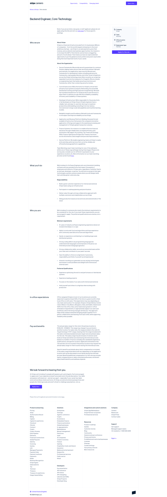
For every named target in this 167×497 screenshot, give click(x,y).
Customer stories (89, 429)
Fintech (59, 442)
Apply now (35, 387)
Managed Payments (36, 450)
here (72, 156)
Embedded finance (63, 421)
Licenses (87, 441)
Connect (32, 427)
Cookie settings (89, 445)
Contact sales (115, 417)
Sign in (113, 438)
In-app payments (62, 427)
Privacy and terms (90, 437)
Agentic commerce (63, 415)
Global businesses (63, 425)
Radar (32, 458)
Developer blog (62, 481)
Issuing (32, 446)
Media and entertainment (65, 450)
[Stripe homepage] (32, 3)
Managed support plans (118, 429)
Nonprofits (60, 452)
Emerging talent (94, 3)
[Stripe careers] (39, 3)
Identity (32, 442)
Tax (31, 467)
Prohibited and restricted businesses (96, 439)
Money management (63, 431)
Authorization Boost (36, 415)
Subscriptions (34, 465)
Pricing (32, 410)
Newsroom (114, 412)
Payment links (34, 452)
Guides (86, 427)
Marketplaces (61, 429)
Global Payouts (35, 440)
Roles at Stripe (34, 9)
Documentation (62, 468)
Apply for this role (123, 52)
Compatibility (83, 3)
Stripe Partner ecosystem (92, 412)
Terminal (32, 469)
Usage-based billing (36, 475)
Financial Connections (37, 437)
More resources (89, 450)
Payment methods (36, 454)
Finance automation (63, 423)
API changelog (61, 475)
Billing (32, 417)
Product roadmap (90, 425)
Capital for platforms (36, 421)
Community (88, 433)
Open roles (131, 3)
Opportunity (73, 3)
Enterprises (60, 410)
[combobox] (38, 491)
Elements (33, 435)
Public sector (61, 456)
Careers (113, 410)
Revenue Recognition (37, 460)
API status (60, 472)
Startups (60, 412)
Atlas (31, 412)
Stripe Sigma (34, 462)
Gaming (59, 444)
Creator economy (62, 440)
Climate (32, 425)
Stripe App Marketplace (91, 410)
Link (31, 448)
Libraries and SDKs (63, 477)
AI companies (61, 437)
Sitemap (87, 443)
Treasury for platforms (37, 473)
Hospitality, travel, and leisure (66, 446)
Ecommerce (61, 419)
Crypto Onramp (35, 431)
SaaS (58, 435)
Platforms (60, 433)
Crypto (32, 429)
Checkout (33, 423)
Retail (59, 458)
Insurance (60, 448)
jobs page (81, 31)
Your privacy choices (90, 447)
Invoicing (33, 444)
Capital (32, 419)
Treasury (33, 471)
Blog (85, 431)
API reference (61, 470)
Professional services (64, 454)
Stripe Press (115, 415)
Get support (115, 427)
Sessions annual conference (93, 435)
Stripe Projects (62, 479)
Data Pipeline (34, 433)
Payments (33, 456)
